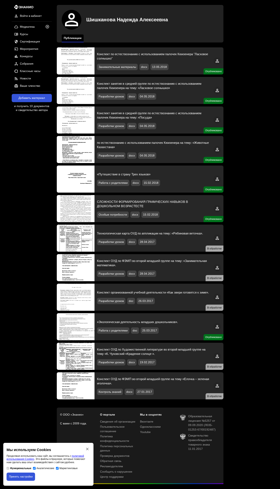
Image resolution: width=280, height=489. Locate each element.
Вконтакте (146, 421)
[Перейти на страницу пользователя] (217, 63)
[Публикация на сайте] (48, 27)
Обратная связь (110, 461)
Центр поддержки (112, 476)
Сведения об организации (117, 421)
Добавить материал (31, 97)
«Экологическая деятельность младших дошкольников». (137, 322)
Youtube (145, 432)
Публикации (73, 38)
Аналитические (45, 468)
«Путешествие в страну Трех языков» (123, 174)
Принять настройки (21, 476)
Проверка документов (114, 455)
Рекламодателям (111, 466)
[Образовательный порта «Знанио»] (23, 8)
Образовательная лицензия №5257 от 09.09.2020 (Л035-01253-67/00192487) (202, 423)
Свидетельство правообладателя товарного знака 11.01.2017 (200, 442)
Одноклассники (150, 426)
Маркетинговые (68, 468)
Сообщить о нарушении (116, 471)
